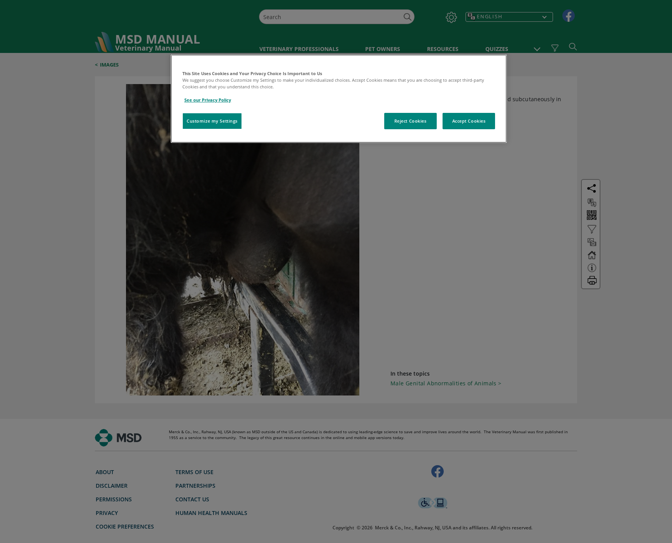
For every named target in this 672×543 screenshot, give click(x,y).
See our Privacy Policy (207, 100)
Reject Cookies (410, 121)
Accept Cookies (469, 121)
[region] (339, 98)
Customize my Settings (212, 121)
